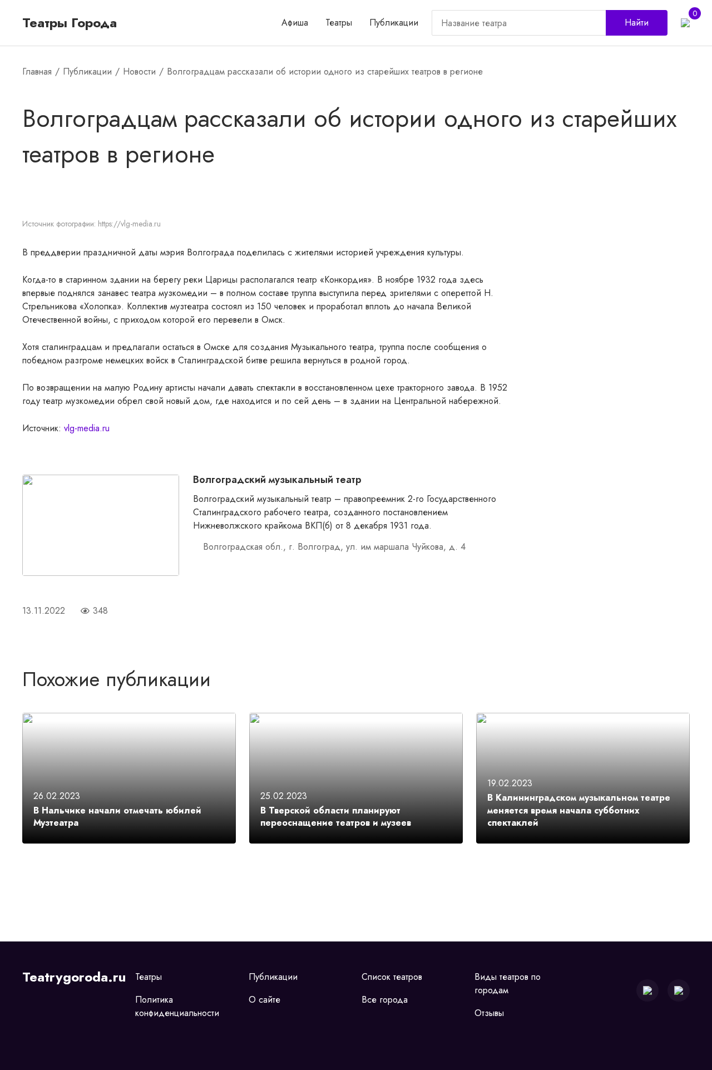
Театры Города (69, 22)
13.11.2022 (43, 611)
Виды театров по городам (507, 983)
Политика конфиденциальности (177, 1006)
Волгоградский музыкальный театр (277, 479)
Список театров (392, 976)
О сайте (264, 999)
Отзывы (489, 1013)
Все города (385, 999)
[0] (685, 22)
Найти (637, 22)
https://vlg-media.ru (129, 223)
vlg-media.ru (87, 428)
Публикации (393, 22)
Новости (139, 71)
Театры (338, 22)
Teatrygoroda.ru (74, 977)
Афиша (294, 22)
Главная (37, 71)
